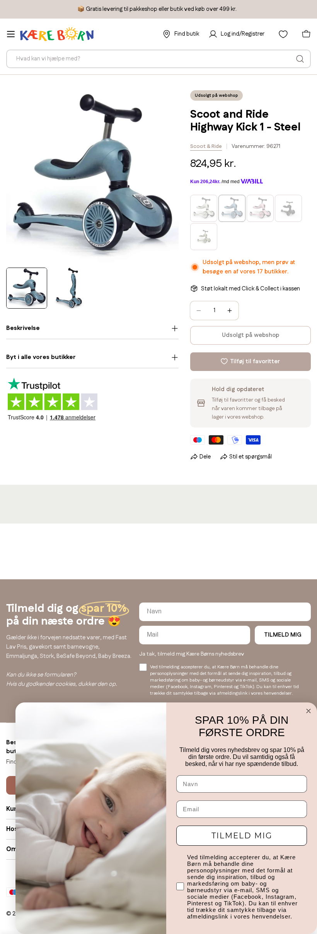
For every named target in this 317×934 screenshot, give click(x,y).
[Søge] (300, 59)
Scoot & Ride (206, 146)
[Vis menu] (10, 34)
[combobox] (158, 59)
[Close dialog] (308, 711)
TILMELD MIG (283, 635)
